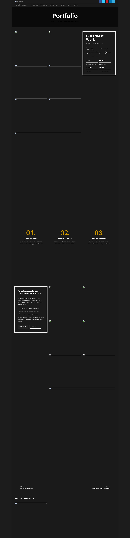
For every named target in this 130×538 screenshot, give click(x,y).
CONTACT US (35, 326)
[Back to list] (65, 487)
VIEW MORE (22, 326)
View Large (45, 504)
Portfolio (59, 21)
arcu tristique (34, 317)
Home (52, 21)
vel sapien (24, 298)
